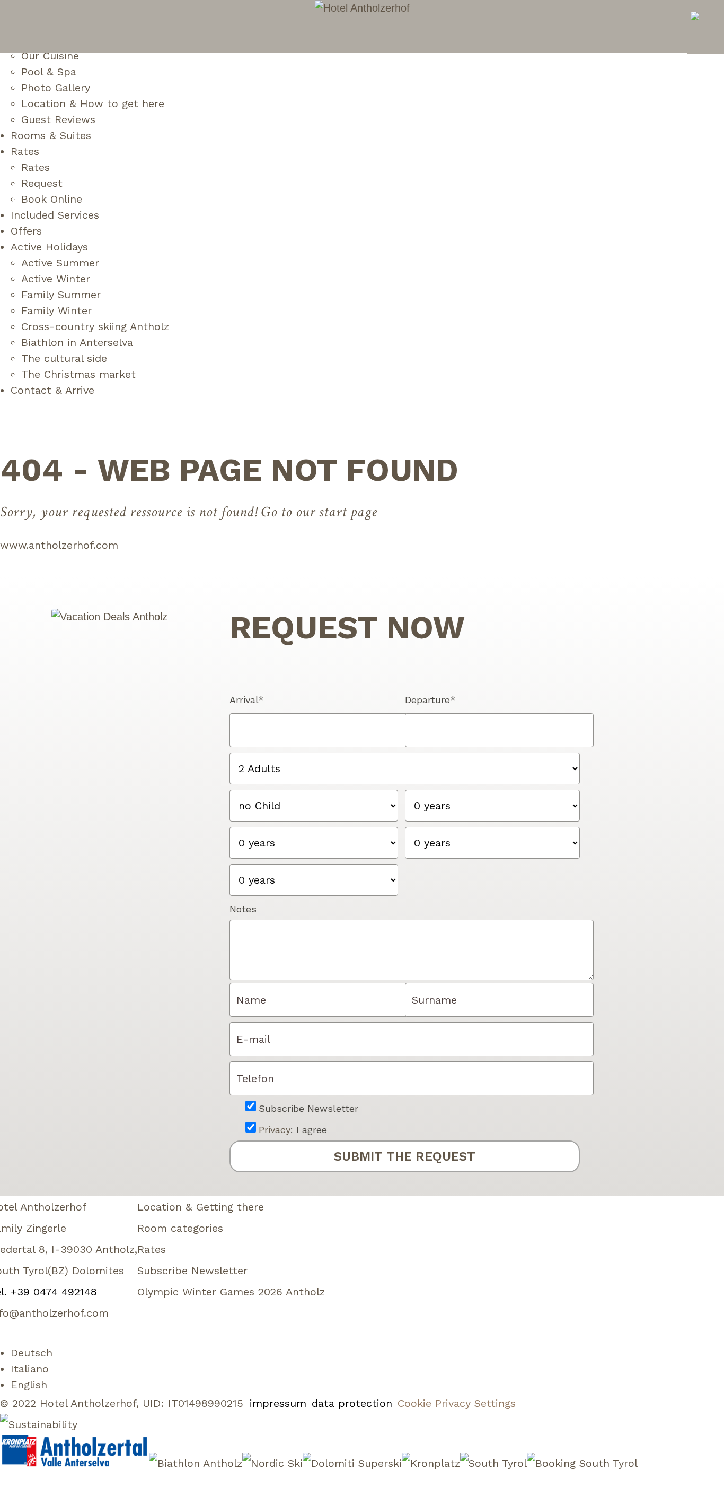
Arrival (246, 699)
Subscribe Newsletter (308, 1108)
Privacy (274, 1129)
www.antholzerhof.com (59, 545)
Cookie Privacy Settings (457, 1403)
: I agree (293, 1129)
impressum (278, 1403)
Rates (151, 1249)
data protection (352, 1403)
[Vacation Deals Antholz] (109, 617)
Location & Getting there (200, 1206)
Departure (430, 699)
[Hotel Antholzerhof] (362, 8)
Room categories (180, 1228)
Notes (243, 908)
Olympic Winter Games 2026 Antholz (231, 1291)
